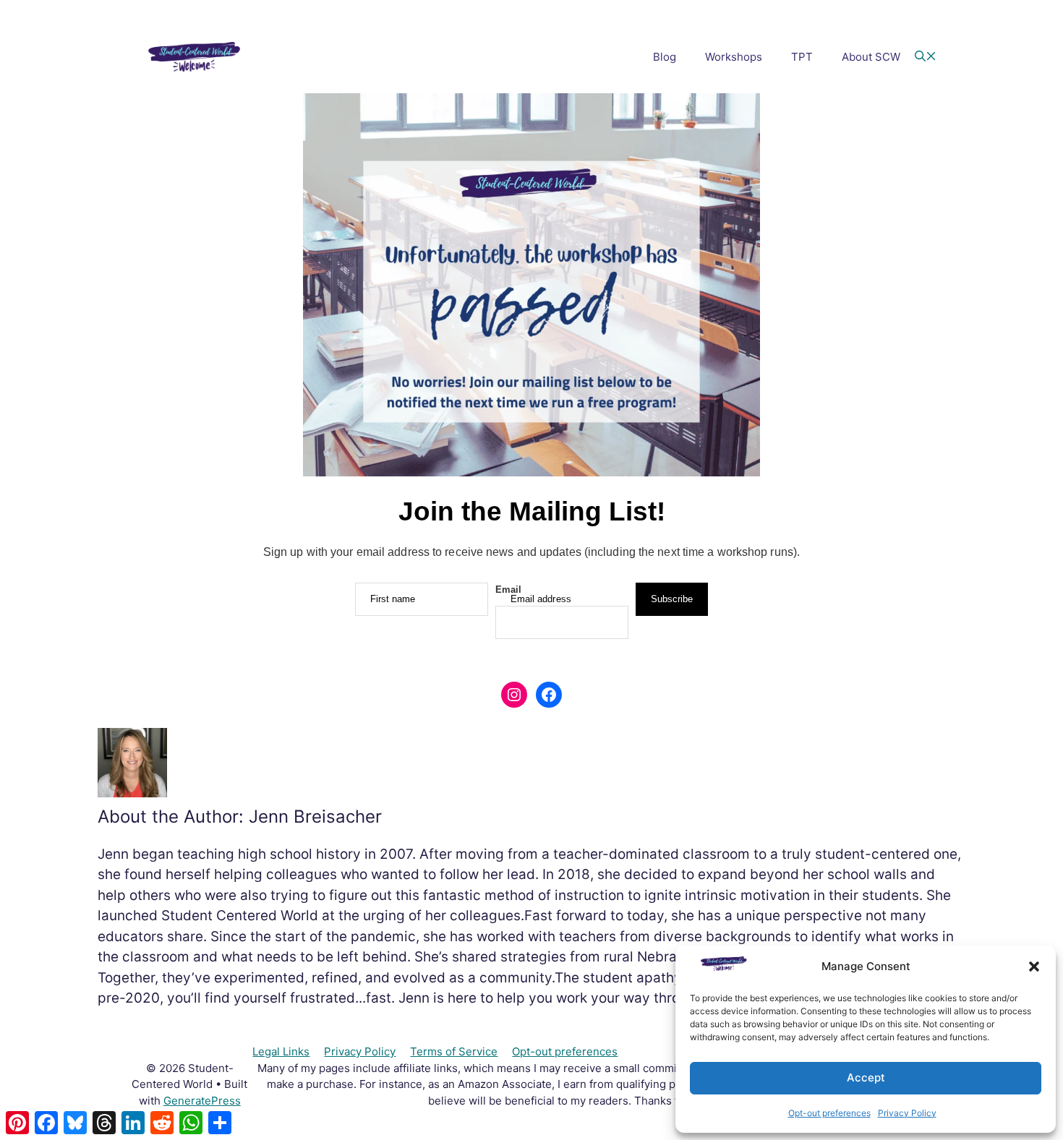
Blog (664, 57)
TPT (802, 57)
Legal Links (280, 1051)
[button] (1034, 966)
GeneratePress (202, 1100)
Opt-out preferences (829, 1112)
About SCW (871, 57)
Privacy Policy (907, 1112)
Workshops (733, 57)
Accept (866, 1077)
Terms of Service (454, 1051)
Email (508, 589)
